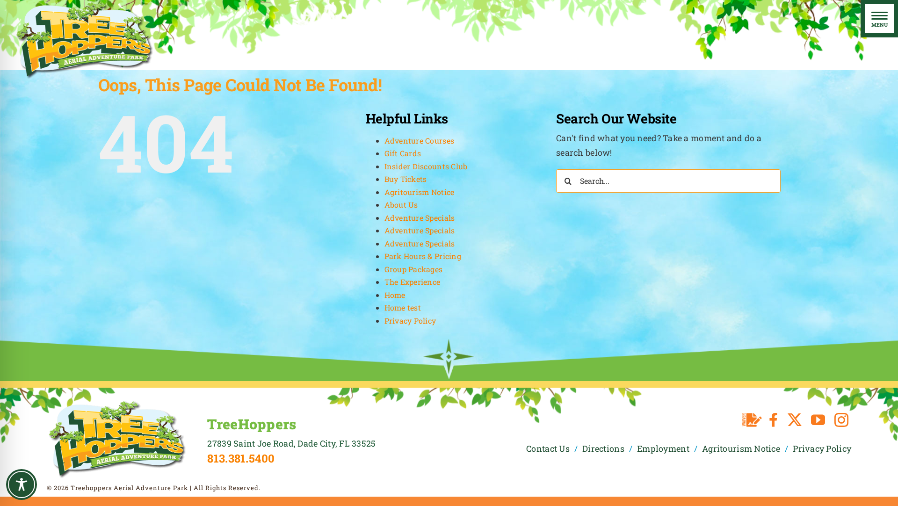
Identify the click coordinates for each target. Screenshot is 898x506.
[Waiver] (752, 420)
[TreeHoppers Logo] (117, 403)
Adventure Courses (419, 140)
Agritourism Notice (419, 192)
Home (395, 295)
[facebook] (773, 420)
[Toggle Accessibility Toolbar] (21, 484)
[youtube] (818, 420)
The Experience (412, 282)
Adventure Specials (419, 218)
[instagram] (841, 420)
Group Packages (413, 269)
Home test (402, 307)
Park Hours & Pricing (422, 256)
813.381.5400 (241, 458)
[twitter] (795, 420)
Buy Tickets (405, 179)
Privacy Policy (410, 320)
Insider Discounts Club (426, 166)
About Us (401, 205)
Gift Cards (402, 153)
